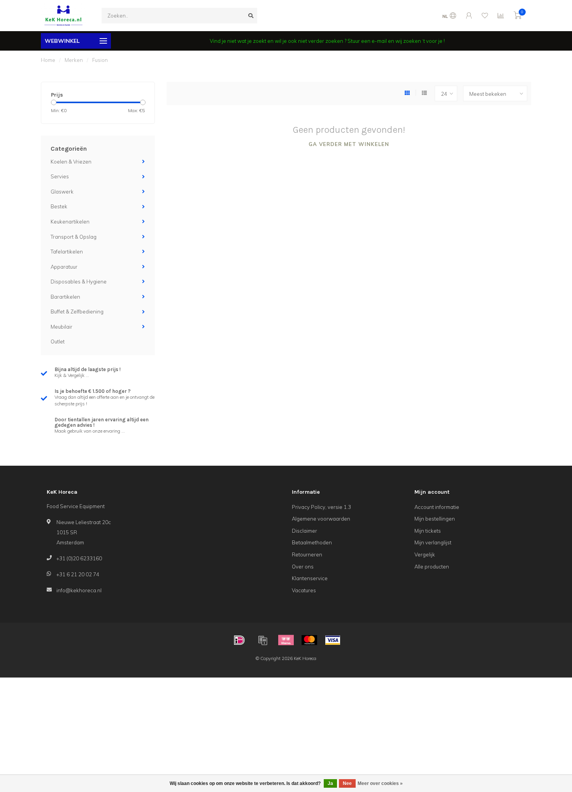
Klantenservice (310, 578)
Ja (330, 783)
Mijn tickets (427, 531)
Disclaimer (304, 531)
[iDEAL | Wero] (239, 640)
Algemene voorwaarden (321, 519)
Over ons (303, 566)
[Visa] (332, 640)
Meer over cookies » (380, 783)
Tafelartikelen (67, 251)
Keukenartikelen (70, 221)
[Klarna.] (286, 640)
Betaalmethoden (312, 542)
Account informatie (436, 507)
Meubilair (61, 327)
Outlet (58, 341)
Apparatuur (64, 267)
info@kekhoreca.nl (79, 590)
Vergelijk (424, 554)
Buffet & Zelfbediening (77, 311)
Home (48, 60)
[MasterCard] (309, 640)
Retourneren (307, 554)
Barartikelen (65, 297)
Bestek (59, 206)
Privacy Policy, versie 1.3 (321, 507)
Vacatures (304, 590)
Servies (60, 176)
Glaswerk (62, 191)
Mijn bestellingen (434, 519)
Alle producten (431, 566)
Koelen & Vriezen (71, 161)
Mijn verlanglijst (432, 542)
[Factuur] (262, 640)
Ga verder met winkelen (349, 144)
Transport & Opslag (74, 237)
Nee (347, 783)
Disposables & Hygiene (79, 281)
